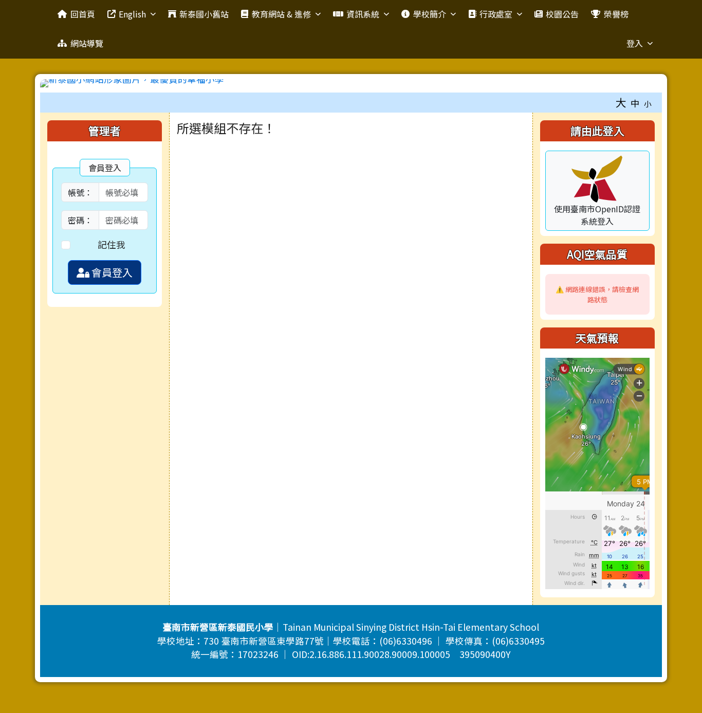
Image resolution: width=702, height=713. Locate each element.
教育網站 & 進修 (281, 14)
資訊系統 (362, 14)
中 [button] (635, 103)
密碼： (80, 220)
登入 (634, 43)
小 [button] (648, 103)
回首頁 (82, 14)
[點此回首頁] (350, 83)
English (132, 14)
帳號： (80, 192)
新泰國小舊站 (204, 14)
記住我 (111, 244)
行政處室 (495, 14)
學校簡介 (429, 14)
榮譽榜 (616, 14)
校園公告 (562, 14)
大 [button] (621, 102)
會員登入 (111, 272)
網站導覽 (86, 43)
